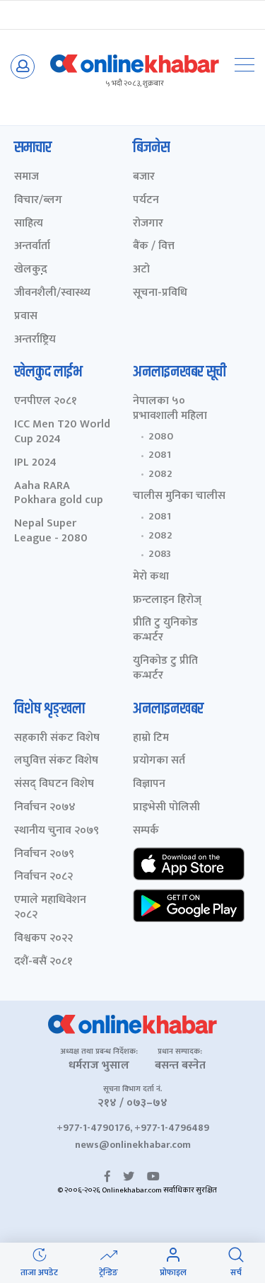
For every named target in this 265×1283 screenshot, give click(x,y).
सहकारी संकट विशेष (57, 738)
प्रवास (25, 316)
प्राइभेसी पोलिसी (166, 807)
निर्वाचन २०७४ (45, 807)
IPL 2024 (35, 463)
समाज (26, 177)
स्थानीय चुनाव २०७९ (56, 831)
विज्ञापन (149, 784)
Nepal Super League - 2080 (51, 531)
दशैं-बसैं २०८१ (43, 962)
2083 (159, 554)
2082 (160, 474)
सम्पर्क (146, 831)
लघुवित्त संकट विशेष (56, 761)
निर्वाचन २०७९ (44, 854)
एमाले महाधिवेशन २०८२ (50, 908)
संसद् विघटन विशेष (54, 784)
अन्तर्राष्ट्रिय (35, 340)
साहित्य (28, 224)
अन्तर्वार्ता (32, 246)
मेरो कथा (151, 577)
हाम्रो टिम (151, 738)
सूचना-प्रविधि (160, 293)
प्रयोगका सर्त (159, 761)
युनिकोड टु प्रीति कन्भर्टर (165, 669)
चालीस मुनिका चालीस (179, 496)
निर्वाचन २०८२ (43, 877)
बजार (144, 177)
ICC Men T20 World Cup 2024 (62, 432)
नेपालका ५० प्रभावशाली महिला (170, 409)
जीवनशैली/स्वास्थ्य (52, 293)
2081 (159, 455)
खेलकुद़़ (30, 270)
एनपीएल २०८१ (45, 401)
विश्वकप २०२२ (43, 938)
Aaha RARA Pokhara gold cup (58, 494)
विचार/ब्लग (38, 200)
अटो (141, 270)
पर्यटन (146, 200)
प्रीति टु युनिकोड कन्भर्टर (165, 630)
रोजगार (148, 224)
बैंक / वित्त (154, 246)
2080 (160, 437)
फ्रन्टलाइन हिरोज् (167, 600)
